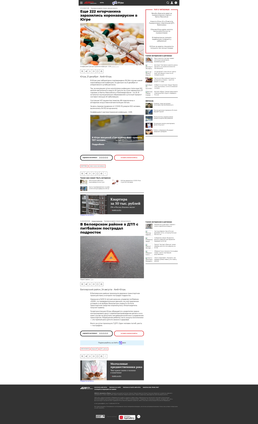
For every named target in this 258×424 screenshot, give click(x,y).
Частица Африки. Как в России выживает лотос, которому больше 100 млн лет (165, 232)
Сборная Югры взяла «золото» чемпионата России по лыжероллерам (161, 31)
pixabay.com (115, 66)
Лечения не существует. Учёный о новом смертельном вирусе (164, 225)
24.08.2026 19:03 (85, 221)
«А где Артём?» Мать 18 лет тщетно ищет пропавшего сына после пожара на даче (165, 73)
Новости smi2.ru (87, 215)
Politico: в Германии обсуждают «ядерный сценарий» (163, 130)
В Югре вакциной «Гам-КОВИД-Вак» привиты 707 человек (117, 138)
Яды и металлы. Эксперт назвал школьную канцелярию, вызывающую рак (164, 60)
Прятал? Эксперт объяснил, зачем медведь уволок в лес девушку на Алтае (165, 246)
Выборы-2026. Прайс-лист (151, 387)
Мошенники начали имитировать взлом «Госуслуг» (164, 124)
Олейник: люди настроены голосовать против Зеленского (163, 104)
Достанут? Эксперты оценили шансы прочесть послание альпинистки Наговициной (166, 66)
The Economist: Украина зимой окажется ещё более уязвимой (163, 117)
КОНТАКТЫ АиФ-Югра (100, 387)
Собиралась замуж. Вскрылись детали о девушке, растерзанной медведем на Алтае (164, 239)
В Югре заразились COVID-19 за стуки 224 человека (131, 181)
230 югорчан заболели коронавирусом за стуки (96, 181)
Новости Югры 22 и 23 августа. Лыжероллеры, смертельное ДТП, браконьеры (161, 23)
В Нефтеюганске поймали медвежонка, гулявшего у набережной (161, 39)
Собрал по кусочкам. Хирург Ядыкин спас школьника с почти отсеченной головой (166, 86)
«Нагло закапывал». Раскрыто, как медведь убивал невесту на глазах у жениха (165, 259)
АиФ (92, 279)
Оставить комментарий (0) (129, 157)
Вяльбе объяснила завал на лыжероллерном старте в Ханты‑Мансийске (162, 15)
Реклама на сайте (115, 387)
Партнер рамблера (112, 416)
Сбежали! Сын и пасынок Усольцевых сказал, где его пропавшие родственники (166, 252)
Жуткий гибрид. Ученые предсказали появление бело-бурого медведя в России (166, 93)
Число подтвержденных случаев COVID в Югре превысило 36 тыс (99, 187)
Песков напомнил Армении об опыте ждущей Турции (165, 111)
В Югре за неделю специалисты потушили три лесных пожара (162, 47)
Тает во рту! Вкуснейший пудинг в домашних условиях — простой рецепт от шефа (165, 80)
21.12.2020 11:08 (84, 8)
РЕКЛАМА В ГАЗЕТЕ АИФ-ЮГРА (132, 387)
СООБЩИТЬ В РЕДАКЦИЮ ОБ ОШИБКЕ (105, 389)
